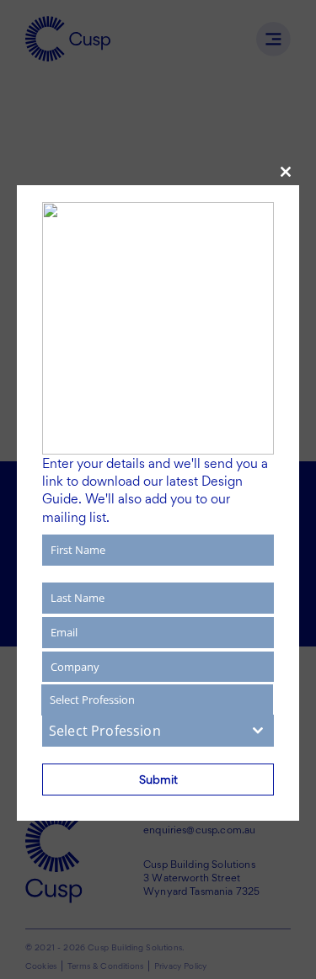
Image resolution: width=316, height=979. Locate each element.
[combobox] (158, 731)
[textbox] (142, 731)
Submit (158, 779)
